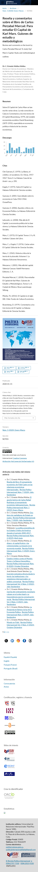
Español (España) (10, 657)
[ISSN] (10, 713)
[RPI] (28, 857)
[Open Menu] (2, 2)
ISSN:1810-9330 (27, 863)
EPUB (23, 372)
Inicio (5, 8)
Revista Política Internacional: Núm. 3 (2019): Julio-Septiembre (20, 614)
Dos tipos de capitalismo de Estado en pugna (20, 515)
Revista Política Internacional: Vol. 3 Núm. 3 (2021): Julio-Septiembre (21, 602)
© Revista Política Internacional (18, 861)
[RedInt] (9, 769)
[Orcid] (9, 798)
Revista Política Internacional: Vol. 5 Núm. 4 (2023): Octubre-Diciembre (20, 625)
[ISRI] (13, 857)
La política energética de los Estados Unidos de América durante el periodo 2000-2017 (21, 530)
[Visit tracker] (4, 813)
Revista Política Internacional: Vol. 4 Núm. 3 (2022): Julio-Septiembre (20, 584)
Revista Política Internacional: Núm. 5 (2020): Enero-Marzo (21, 551)
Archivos (13, 8)
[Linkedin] (12, 642)
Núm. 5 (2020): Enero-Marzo (13, 11)
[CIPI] (9, 761)
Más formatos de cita (12, 418)
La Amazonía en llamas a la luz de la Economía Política (19, 609)
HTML (24, 368)
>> (8, 632)
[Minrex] (9, 776)
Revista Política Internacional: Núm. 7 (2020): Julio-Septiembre (20, 492)
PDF (10, 368)
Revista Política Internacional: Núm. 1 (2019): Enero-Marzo (21, 507)
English (6, 661)
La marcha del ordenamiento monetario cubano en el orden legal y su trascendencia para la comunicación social (21, 594)
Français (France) (10, 665)
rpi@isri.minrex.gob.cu (14, 847)
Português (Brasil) (10, 669)
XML (10, 372)
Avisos (6, 687)
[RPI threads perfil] (30, 642)
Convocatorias (9, 684)
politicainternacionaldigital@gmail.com (21, 850)
